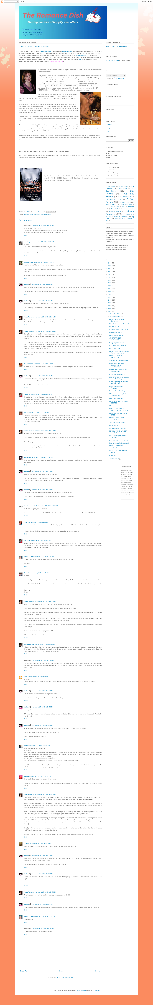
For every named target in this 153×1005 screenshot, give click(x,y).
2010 (110, 308)
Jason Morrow (81, 990)
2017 (110, 288)
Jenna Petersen (45, 51)
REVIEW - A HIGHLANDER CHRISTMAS (118, 432)
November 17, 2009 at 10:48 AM (41, 394)
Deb (25, 412)
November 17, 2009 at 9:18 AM (45, 331)
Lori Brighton (28, 242)
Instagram (109, 128)
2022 (110, 274)
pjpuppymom (28, 262)
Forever (131, 207)
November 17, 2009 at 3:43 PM (42, 691)
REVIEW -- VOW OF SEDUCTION (116, 356)
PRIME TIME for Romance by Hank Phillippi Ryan (119, 378)
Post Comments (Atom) (65, 977)
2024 (110, 268)
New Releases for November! (119, 443)
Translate (121, 78)
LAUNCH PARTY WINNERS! (118, 440)
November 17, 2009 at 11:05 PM (44, 916)
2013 (110, 300)
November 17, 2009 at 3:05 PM (45, 644)
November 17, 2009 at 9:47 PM (45, 892)
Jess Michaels (67, 51)
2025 (110, 266)
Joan (25, 522)
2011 (109, 306)
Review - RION (114, 326)
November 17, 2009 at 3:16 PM (43, 660)
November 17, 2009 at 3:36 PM (38, 676)
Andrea (26, 214)
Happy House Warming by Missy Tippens (117, 370)
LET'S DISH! (113, 455)
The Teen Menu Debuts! (117, 422)
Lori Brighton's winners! (117, 374)
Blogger (97, 990)
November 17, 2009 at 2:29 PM (45, 601)
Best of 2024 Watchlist (112, 206)
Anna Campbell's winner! (117, 428)
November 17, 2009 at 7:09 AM (44, 242)
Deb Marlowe (28, 364)
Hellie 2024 (114, 209)
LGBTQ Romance (127, 214)
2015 (110, 294)
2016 (110, 291)
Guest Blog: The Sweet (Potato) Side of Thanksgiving (116, 365)
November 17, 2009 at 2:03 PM (38, 573)
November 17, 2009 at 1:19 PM (42, 471)
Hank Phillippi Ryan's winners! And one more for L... (119, 352)
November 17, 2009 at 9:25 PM (42, 874)
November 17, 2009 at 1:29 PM (48, 506)
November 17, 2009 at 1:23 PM (42, 489)
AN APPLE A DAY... (115, 348)
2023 (110, 271)
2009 (110, 311)
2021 (110, 277)
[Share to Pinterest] (55, 212)
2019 (110, 283)
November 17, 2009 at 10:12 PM (42, 904)
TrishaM (26, 843)
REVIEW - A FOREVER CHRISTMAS (116, 418)
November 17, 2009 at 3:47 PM (42, 707)
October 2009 (114, 459)
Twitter (108, 131)
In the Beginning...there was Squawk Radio (118, 382)
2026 (110, 263)
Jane (25, 676)
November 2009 (115, 317)
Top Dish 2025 (118, 219)
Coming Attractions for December (116, 320)
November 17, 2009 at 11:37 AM (45, 431)
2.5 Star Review (123, 186)
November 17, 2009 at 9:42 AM (42, 376)
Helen (26, 573)
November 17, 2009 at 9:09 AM (42, 284)
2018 (110, 286)
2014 (110, 297)
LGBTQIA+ (108, 216)
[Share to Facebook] (53, 212)
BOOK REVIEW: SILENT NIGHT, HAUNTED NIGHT (118, 409)
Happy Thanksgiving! (116, 335)
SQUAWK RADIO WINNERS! (118, 360)
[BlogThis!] (49, 212)
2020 (110, 280)
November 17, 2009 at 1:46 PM (41, 540)
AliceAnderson (29, 644)
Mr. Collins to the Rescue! (117, 345)
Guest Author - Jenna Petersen (116, 387)
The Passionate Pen (82, 55)
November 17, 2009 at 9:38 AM (44, 364)
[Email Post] (43, 211)
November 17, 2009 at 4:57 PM (45, 794)
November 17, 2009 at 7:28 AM (44, 262)
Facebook (109, 124)
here (79, 59)
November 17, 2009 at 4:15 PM (39, 745)
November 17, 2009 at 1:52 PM (43, 556)
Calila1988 (27, 457)
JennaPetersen (29, 317)
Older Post (96, 971)
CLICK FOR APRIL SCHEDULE (116, 46)
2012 (110, 303)
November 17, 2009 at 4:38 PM (40, 776)
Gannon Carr (28, 556)
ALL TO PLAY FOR (112, 60)
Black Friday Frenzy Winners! (119, 324)
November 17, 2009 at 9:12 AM (42, 301)
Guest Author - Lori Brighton (118, 391)
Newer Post (24, 971)
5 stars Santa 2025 (126, 204)
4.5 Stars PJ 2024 (113, 199)
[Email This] (47, 212)
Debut (123, 206)
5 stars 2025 (124, 202)
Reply (25, 235)
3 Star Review (122, 188)
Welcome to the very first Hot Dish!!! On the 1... (118, 394)
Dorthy (26, 745)
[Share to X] (51, 212)
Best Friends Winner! (116, 398)
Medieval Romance (120, 216)
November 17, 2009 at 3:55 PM (42, 725)
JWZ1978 (27, 394)
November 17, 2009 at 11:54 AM (42, 457)
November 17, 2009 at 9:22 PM (42, 855)
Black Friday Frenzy (115, 332)
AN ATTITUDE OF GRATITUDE (115, 339)
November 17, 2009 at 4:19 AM (43, 225)
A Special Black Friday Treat (118, 329)
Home (61, 971)
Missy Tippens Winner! (116, 343)
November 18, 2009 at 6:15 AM (43, 928)
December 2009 (115, 314)
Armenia (27, 776)
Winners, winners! (115, 406)
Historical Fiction (128, 209)
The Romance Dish (30, 506)
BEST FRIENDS (114, 425)
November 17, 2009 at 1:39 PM (38, 522)
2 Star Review (110, 186)
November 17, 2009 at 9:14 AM (45, 317)
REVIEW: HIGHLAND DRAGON (116, 446)
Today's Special (46, 214)
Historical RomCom (115, 211)
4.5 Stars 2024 (125, 197)
